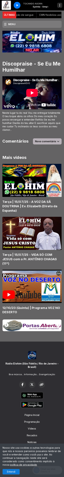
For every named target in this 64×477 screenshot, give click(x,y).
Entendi (11, 471)
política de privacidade (23, 464)
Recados (32, 435)
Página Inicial (32, 415)
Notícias (32, 442)
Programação (32, 421)
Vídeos (32, 428)
